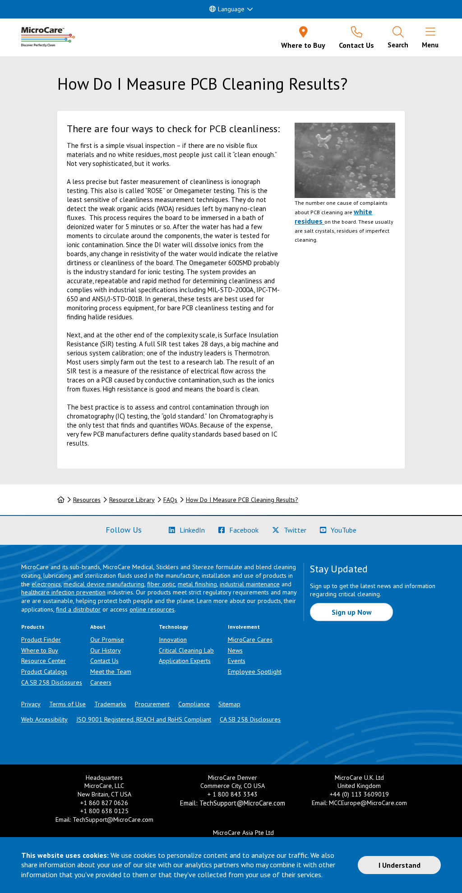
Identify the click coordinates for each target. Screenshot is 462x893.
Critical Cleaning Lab (186, 650)
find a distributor (78, 609)
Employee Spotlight (255, 671)
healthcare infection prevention (63, 592)
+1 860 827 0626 (104, 803)
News (235, 650)
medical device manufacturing (104, 584)
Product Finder (41, 639)
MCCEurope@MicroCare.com (368, 803)
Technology (173, 626)
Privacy (31, 704)
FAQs (170, 500)
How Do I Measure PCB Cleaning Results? (242, 500)
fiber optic (161, 584)
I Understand (399, 865)
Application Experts (185, 661)
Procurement (152, 704)
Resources (87, 500)
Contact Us (104, 661)
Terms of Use (67, 704)
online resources (152, 609)
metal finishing (197, 584)
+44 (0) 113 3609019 (359, 794)
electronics (46, 584)
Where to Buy (39, 650)
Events (236, 661)
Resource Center (43, 661)
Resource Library (132, 500)
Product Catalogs (44, 671)
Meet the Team (110, 671)
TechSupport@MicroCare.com (113, 819)
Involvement (244, 626)
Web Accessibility (44, 719)
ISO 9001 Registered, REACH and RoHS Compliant (143, 719)
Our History (105, 650)
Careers (100, 682)
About (98, 626)
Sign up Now (352, 612)
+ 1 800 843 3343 (233, 794)
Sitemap (229, 704)
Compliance (194, 704)
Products (32, 626)
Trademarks (110, 704)
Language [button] (231, 9)
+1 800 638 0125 (104, 811)
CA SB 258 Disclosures (51, 682)
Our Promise (107, 639)
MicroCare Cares (250, 639)
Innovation (173, 639)
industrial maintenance (250, 584)
